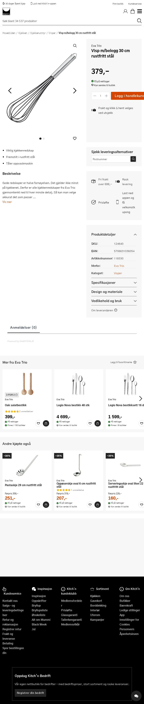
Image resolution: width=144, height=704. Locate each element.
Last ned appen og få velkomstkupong (128, 202)
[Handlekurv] (132, 11)
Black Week (39, 624)
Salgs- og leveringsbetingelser (13, 610)
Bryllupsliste (40, 610)
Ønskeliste (38, 615)
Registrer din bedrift (30, 693)
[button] (74, 138)
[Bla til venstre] (9, 90)
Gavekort (96, 601)
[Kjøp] (46, 423)
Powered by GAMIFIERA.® (20, 341)
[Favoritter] (38, 423)
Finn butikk (118, 3)
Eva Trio (96, 46)
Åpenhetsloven (129, 634)
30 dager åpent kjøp (15, 3)
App (122, 615)
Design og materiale (106, 291)
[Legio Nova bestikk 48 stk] (79, 384)
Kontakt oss (10, 601)
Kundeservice (135, 3)
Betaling (7, 643)
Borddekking (98, 605)
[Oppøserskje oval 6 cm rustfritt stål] (79, 465)
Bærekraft (126, 605)
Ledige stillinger (130, 610)
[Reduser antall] (94, 96)
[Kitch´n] (6, 11)
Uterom (95, 615)
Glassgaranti (69, 615)
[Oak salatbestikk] (27, 384)
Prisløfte (103, 202)
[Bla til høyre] (74, 90)
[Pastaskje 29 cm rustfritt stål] (27, 465)
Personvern (127, 629)
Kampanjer (97, 620)
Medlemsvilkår (70, 624)
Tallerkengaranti (71, 620)
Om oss (124, 596)
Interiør (95, 610)
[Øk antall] (106, 96)
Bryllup (36, 605)
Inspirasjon (39, 596)
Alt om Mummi (41, 620)
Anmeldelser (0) (23, 327)
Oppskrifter (39, 601)
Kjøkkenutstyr (37, 33)
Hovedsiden (8, 33)
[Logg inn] (125, 11)
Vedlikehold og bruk (106, 300)
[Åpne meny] (139, 11)
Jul (33, 629)
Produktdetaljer (103, 234)
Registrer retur (11, 629)
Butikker (125, 601)
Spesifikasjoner (103, 282)
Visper (52, 33)
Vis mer (7, 202)
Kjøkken (22, 33)
